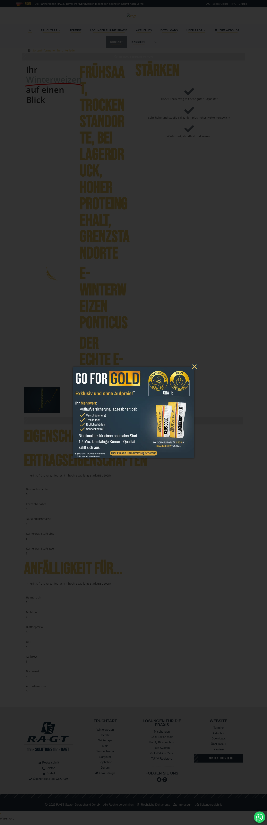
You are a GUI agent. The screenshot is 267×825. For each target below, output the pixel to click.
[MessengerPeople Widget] (259, 817)
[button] (194, 367)
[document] (133, 412)
